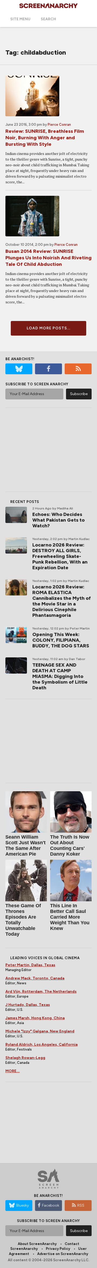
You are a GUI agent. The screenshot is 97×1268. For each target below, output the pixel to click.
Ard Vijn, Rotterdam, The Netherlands (41, 991)
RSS (80, 1205)
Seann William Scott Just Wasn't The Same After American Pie (25, 845)
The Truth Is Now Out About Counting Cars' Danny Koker (69, 845)
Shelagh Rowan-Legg (25, 1057)
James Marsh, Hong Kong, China (35, 1018)
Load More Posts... (48, 328)
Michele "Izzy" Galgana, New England (39, 1031)
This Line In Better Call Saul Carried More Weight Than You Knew (69, 917)
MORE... (12, 1071)
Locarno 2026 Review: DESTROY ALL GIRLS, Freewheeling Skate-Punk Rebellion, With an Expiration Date (60, 556)
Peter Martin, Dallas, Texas (30, 965)
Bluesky (22, 1205)
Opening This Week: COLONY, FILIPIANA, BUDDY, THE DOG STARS (60, 640)
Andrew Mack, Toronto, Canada (34, 978)
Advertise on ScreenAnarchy (62, 1254)
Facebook (50, 1205)
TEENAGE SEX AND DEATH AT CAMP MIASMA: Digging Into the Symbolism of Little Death (60, 676)
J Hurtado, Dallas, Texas (27, 1004)
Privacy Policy (58, 1249)
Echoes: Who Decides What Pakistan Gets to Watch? (58, 520)
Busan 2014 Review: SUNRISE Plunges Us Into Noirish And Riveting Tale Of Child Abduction (48, 257)
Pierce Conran (59, 125)
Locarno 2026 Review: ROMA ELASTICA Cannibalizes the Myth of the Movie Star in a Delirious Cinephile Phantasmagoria (61, 601)
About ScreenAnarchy (37, 1244)
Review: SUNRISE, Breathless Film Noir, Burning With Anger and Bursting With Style (44, 137)
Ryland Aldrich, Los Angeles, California (41, 1044)
